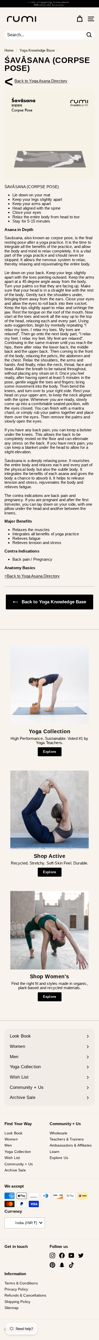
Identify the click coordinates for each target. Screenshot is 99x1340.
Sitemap (11, 1308)
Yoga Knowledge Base (37, 50)
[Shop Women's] (49, 930)
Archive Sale (15, 1170)
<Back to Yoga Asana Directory (41, 81)
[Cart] (79, 19)
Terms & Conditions (21, 1283)
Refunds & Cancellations (25, 1295)
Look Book (13, 1133)
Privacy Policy (16, 1289)
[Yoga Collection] (49, 685)
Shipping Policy (17, 1302)
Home (9, 50)
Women (11, 1139)
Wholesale (58, 1133)
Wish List (12, 1158)
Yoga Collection (17, 1151)
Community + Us (18, 1164)
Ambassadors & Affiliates (71, 1145)
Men (8, 1145)
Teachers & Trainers (67, 1139)
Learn (55, 1151)
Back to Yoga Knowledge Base (53, 601)
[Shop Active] (49, 810)
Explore (49, 752)
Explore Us (59, 1158)
